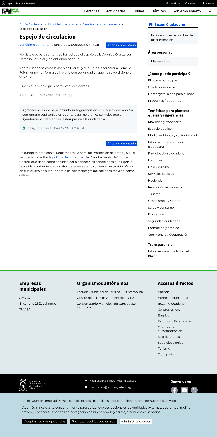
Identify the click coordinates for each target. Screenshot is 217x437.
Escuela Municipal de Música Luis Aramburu (110, 292)
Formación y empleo (163, 228)
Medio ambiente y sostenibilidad (172, 135)
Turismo (154, 194)
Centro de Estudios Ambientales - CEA (105, 298)
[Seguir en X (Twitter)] (194, 390)
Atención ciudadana (173, 298)
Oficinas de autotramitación (170, 329)
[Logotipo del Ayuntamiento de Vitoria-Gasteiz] (32, 385)
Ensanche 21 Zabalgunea (38, 303)
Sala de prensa (169, 337)
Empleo (164, 315)
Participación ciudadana (166, 153)
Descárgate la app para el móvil (171, 94)
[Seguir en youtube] (184, 390)
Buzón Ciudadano (31, 24)
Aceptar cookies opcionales (44, 421)
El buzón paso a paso (163, 80)
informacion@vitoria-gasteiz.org (110, 387)
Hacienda (155, 180)
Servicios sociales (161, 174)
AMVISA (25, 297)
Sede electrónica (170, 342)
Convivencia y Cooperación (168, 234)
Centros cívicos (169, 309)
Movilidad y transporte (63, 24)
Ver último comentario (36, 44)
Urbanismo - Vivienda (164, 201)
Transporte (166, 354)
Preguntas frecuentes (164, 100)
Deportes (155, 160)
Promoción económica (165, 187)
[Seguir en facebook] (174, 390)
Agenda (164, 292)
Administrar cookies (136, 421)
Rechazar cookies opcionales (93, 421)
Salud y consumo (161, 207)
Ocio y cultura (158, 167)
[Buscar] (210, 11)
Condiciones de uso (162, 87)
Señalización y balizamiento (101, 24)
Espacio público (160, 128)
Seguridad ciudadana (164, 221)
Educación (156, 214)
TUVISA (25, 309)
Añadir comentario (121, 45)
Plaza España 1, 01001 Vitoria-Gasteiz (113, 380)
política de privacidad (68, 157)
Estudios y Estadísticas (175, 321)
